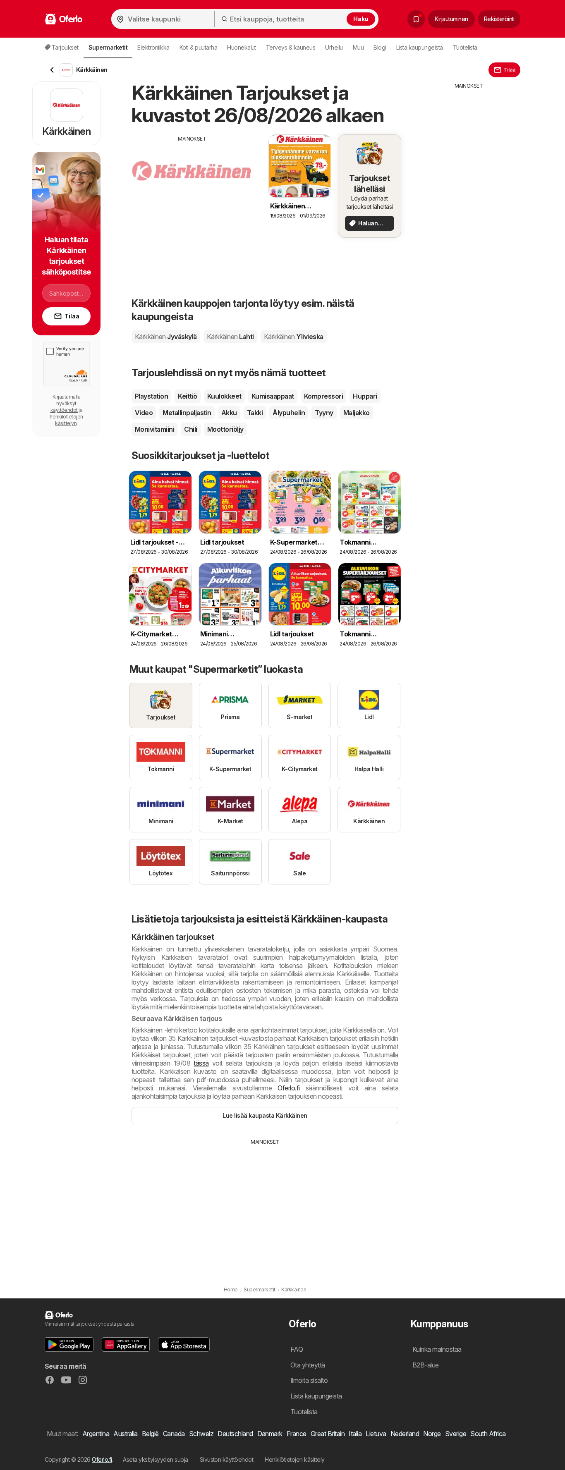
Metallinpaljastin (187, 413)
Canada (174, 1433)
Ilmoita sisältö (309, 1380)
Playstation (151, 396)
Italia (355, 1433)
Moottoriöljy (225, 429)
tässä (201, 1063)
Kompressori (323, 396)
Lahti (230, 336)
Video (144, 413)
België (150, 1433)
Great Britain (328, 1433)
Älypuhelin (289, 413)
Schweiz (201, 1433)
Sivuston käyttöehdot (227, 1459)
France (296, 1433)
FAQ (296, 1349)
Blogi (379, 47)
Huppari (365, 396)
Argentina (95, 1433)
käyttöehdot (64, 410)
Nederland (404, 1433)
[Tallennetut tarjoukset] (416, 19)
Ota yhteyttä (307, 1365)
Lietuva (376, 1433)
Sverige (455, 1433)
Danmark (269, 1433)
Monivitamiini (154, 429)
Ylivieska (293, 336)
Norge (432, 1433)
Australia (125, 1433)
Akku (229, 413)
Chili (190, 429)
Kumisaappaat (272, 396)
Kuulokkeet (224, 396)
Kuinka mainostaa (437, 1349)
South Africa (488, 1433)
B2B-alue (425, 1365)
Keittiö (187, 396)
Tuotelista (465, 47)
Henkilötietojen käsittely (294, 1459)
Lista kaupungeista (419, 47)
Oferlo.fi (288, 1088)
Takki (255, 413)
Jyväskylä (166, 336)
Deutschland (235, 1433)
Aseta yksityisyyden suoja (155, 1459)
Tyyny (324, 413)
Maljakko (356, 413)
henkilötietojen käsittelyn (66, 420)
